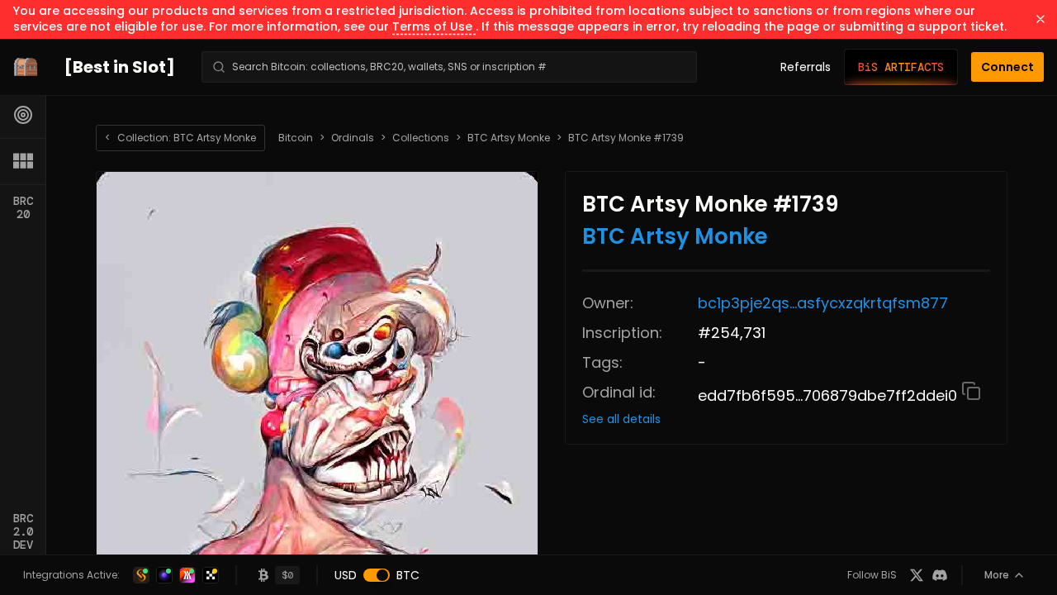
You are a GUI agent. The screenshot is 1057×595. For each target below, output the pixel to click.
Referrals (805, 67)
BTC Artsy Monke (508, 138)
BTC (407, 575)
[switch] (376, 575)
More (996, 575)
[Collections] (23, 161)
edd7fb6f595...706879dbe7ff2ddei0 (829, 395)
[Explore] (23, 115)
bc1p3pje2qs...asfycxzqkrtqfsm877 (823, 303)
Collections (420, 138)
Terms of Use (434, 26)
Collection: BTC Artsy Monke (180, 138)
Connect (1007, 67)
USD (345, 575)
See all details (621, 419)
